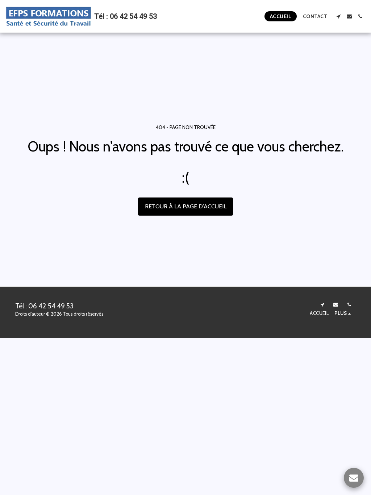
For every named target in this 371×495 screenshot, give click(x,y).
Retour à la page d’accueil (185, 206)
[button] (338, 16)
